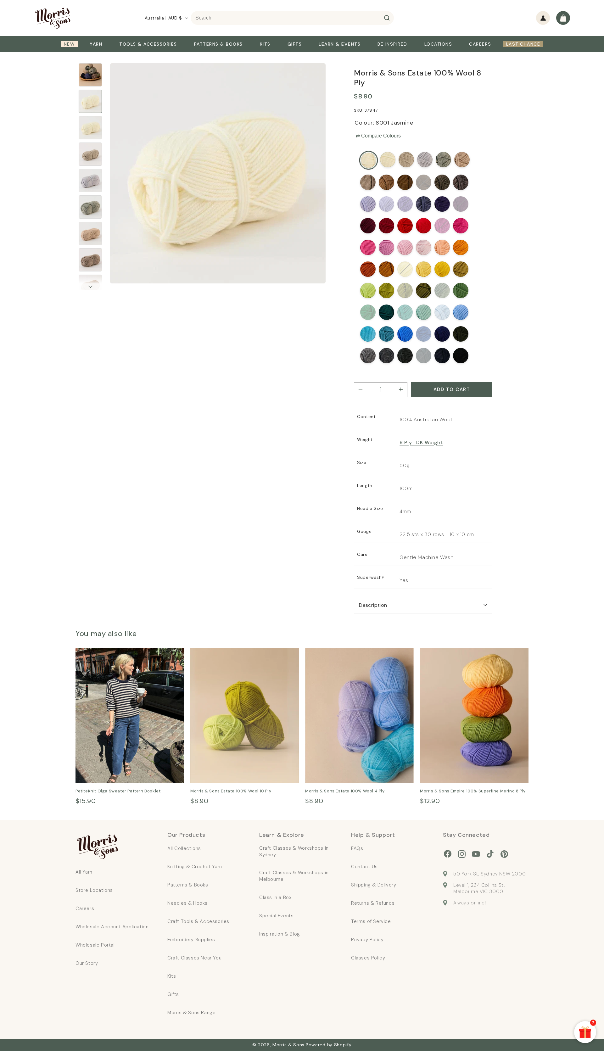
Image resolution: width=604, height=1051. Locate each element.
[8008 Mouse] (442, 182)
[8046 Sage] (442, 290)
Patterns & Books (187, 885)
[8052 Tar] (460, 355)
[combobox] (292, 18)
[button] (563, 18)
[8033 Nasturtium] (460, 247)
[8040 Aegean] (386, 334)
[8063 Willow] (405, 290)
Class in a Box (275, 897)
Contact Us (364, 867)
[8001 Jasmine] (368, 160)
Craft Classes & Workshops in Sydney (294, 851)
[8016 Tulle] (423, 247)
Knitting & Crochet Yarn (194, 867)
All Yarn (84, 872)
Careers (85, 908)
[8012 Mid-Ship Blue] (423, 334)
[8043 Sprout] (368, 290)
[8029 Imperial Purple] (442, 204)
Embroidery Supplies (191, 939)
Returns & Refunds (372, 903)
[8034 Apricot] (442, 247)
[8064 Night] (442, 334)
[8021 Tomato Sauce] (386, 225)
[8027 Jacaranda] (386, 204)
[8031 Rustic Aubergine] (460, 182)
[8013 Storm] (423, 204)
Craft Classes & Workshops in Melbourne (294, 875)
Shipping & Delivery (373, 885)
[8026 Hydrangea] (368, 204)
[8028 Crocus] (405, 204)
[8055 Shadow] (405, 355)
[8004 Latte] (462, 159)
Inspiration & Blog (279, 934)
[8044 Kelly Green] (368, 312)
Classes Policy (368, 958)
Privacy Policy (367, 939)
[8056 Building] (443, 159)
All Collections (184, 848)
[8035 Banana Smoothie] (405, 269)
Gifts (173, 994)
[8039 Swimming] (368, 334)
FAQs (357, 848)
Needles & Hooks (187, 903)
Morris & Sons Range (191, 1012)
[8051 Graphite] (423, 355)
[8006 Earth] (405, 182)
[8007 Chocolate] (423, 182)
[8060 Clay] (406, 159)
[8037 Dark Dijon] (460, 269)
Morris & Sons (288, 1045)
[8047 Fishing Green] (423, 290)
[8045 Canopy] (460, 290)
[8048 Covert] (460, 334)
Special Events (276, 916)
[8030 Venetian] (460, 204)
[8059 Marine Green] (405, 312)
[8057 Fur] (368, 182)
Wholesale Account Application (112, 927)
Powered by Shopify (329, 1045)
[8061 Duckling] (423, 269)
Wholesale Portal (95, 945)
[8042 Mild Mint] (423, 312)
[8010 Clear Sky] (460, 312)
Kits (171, 976)
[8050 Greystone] (368, 355)
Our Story (87, 963)
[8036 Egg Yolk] (442, 269)
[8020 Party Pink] (460, 225)
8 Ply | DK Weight (421, 442)
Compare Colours (378, 135)
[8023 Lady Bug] (423, 225)
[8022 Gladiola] (405, 225)
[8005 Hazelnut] (386, 182)
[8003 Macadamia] (387, 159)
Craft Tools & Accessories (198, 921)
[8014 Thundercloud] (386, 355)
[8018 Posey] (386, 247)
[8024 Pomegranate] (368, 225)
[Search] (387, 18)
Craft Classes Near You (194, 958)
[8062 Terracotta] (386, 269)
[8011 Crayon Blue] (405, 334)
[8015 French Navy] (442, 355)
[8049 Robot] (425, 159)
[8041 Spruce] (386, 312)
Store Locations (94, 890)
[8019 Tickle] (368, 247)
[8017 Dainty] (405, 247)
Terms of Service (371, 921)
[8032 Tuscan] (368, 269)
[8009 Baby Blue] (442, 312)
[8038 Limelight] (386, 290)
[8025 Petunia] (442, 225)
